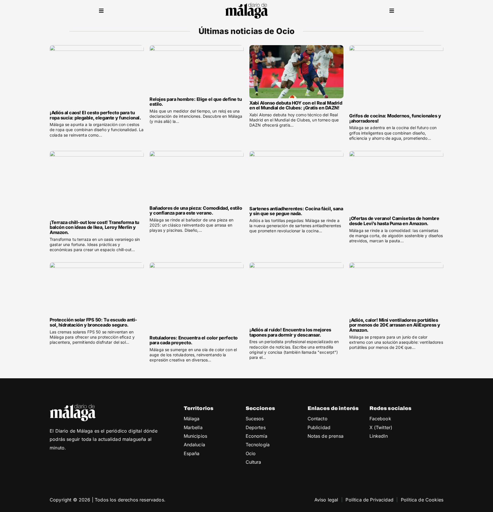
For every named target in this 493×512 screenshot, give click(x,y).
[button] (101, 11)
